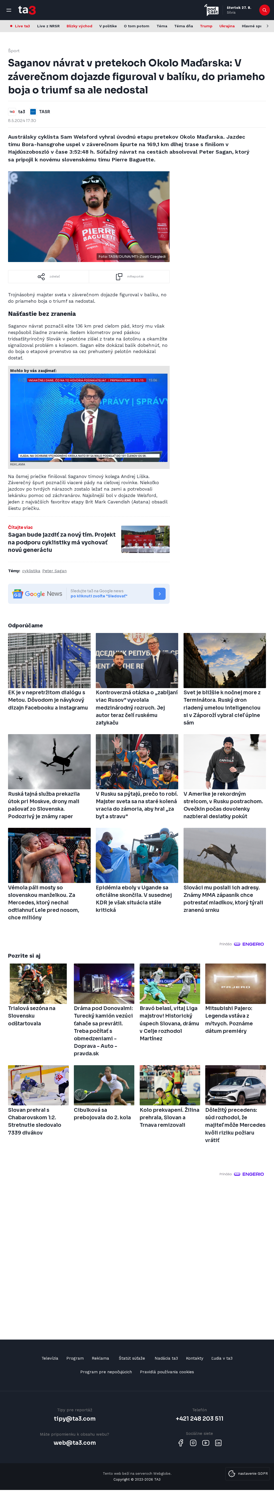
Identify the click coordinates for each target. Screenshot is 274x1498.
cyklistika (31, 570)
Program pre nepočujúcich (106, 1372)
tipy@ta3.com (75, 1418)
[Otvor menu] (9, 10)
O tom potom (136, 26)
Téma (162, 26)
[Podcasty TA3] (211, 10)
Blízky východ (79, 26)
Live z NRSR (48, 26)
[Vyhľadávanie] (264, 10)
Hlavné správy (255, 26)
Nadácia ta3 (166, 1358)
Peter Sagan (54, 570)
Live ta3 (22, 26)
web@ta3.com (75, 1442)
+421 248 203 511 (199, 1418)
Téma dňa (183, 26)
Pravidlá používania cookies (167, 1372)
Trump (206, 26)
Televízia (49, 1358)
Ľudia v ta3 (222, 1358)
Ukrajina (227, 26)
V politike (108, 26)
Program (75, 1358)
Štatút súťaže (132, 1358)
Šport (14, 50)
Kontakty (194, 1358)
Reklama (100, 1358)
